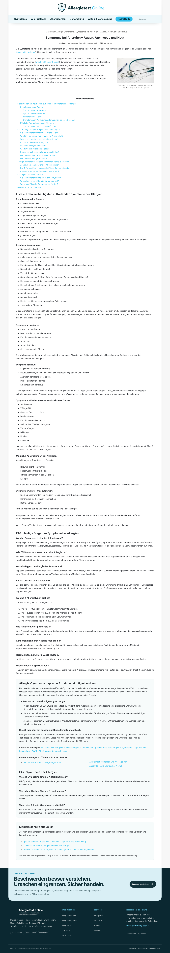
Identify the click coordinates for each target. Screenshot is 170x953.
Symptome (20, 19)
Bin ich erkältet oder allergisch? (34, 142)
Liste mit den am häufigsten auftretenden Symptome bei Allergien (47, 104)
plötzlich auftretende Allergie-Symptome (43, 762)
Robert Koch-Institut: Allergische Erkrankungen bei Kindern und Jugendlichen (60, 849)
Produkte (98, 920)
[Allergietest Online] (85, 7)
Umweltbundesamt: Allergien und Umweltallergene (47, 845)
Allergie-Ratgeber (69, 915)
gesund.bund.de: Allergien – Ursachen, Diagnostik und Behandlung (55, 841)
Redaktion (62, 43)
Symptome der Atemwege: (35, 110)
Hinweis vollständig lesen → (137, 926)
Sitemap (97, 930)
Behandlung (77, 19)
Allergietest (98, 915)
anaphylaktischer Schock (47, 62)
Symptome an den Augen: (32, 107)
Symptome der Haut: (32, 117)
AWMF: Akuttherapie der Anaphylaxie (49, 751)
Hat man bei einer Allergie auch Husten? (38, 155)
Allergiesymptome (69, 920)
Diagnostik (66, 930)
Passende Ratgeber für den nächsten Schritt (40, 171)
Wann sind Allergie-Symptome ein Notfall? (39, 184)
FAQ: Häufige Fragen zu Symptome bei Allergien (38, 129)
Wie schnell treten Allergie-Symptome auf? (39, 181)
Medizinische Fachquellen (29, 187)
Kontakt (97, 925)
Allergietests (38, 19)
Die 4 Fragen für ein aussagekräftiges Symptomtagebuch (46, 168)
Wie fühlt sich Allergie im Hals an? (35, 149)
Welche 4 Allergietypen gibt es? (34, 145)
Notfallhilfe (124, 19)
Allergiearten (58, 19)
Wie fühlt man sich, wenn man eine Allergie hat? (41, 136)
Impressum (142, 934)
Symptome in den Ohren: (34, 113)
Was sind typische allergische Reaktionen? (39, 139)
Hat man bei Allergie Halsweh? (34, 158)
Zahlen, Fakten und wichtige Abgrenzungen (39, 165)
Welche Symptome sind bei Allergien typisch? (40, 178)
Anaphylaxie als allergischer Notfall (105, 766)
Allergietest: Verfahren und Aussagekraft (108, 762)
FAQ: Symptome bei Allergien (30, 174)
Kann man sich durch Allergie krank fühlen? (39, 152)
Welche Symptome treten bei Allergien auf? (39, 133)
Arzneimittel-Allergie (25, 52)
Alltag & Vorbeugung (100, 19)
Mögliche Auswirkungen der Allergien (37, 123)
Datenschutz (131, 934)
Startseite (50, 31)
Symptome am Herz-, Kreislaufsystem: (40, 126)
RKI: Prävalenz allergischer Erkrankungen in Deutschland (67, 747)
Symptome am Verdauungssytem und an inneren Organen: (49, 120)
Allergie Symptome (65, 31)
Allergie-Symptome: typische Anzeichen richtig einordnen (43, 162)
